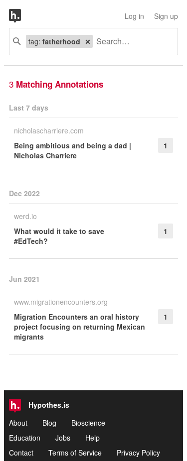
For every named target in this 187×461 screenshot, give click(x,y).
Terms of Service (75, 453)
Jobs (62, 438)
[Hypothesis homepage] (22, 16)
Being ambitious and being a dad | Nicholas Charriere (72, 150)
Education (24, 438)
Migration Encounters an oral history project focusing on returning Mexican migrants (79, 327)
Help (92, 438)
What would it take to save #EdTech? (59, 236)
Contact (21, 453)
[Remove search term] (88, 41)
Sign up (166, 15)
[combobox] (131, 41)
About (18, 423)
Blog (49, 423)
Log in (134, 15)
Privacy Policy (138, 453)
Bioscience (88, 423)
